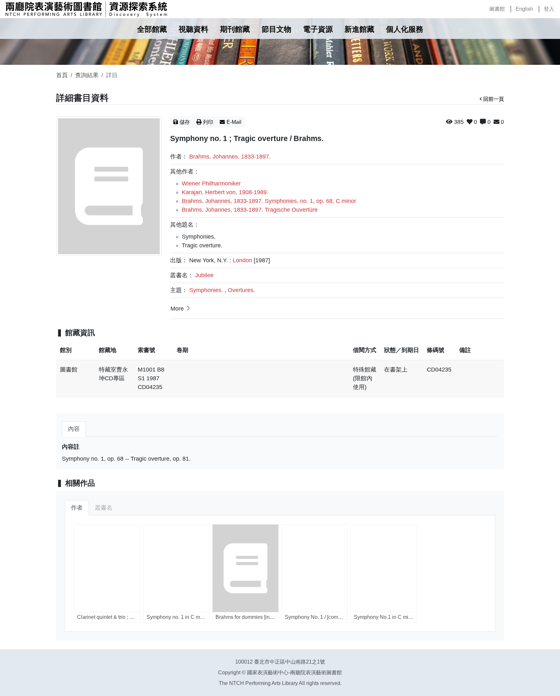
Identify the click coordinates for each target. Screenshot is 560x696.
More (177, 308)
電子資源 (318, 29)
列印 (208, 122)
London (242, 260)
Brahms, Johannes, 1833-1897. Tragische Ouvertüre (250, 209)
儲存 (185, 122)
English (524, 9)
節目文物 (276, 29)
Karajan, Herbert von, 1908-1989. (225, 192)
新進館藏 (359, 29)
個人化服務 (404, 29)
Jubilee (204, 275)
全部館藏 (152, 29)
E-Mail (234, 122)
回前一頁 (493, 99)
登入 (549, 9)
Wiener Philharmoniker (211, 183)
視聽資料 (193, 29)
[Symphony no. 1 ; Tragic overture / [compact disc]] (108, 186)
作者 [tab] (77, 507)
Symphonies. (206, 290)
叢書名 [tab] (103, 507)
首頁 (62, 75)
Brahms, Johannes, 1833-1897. (230, 156)
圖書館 (497, 9)
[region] (280, 372)
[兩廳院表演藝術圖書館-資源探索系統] (86, 9)
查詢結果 (87, 75)
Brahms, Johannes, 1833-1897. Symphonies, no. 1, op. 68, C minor (269, 201)
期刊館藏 (235, 29)
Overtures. (241, 290)
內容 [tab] (74, 429)
